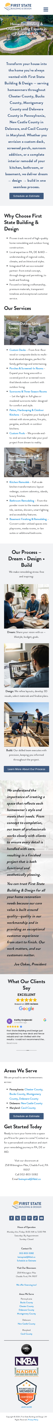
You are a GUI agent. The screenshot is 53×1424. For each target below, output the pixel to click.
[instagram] (23, 1218)
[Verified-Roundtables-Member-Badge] (26, 1380)
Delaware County (28, 1099)
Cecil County (28, 1108)
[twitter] (17, 1218)
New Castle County (31, 1103)
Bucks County (17, 1094)
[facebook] (11, 1218)
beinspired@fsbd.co (30, 1179)
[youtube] (41, 1218)
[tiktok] (35, 1218)
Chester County (33, 1089)
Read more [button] (12, 1043)
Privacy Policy (33, 1419)
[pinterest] (29, 1218)
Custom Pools (17, 433)
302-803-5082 (26, 1253)
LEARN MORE (26, 1407)
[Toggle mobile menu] (46, 9)
